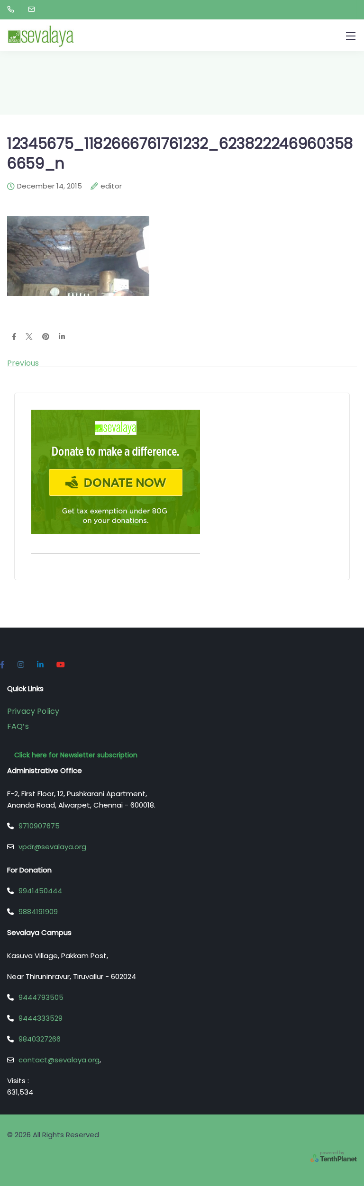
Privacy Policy (33, 711)
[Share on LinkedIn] (62, 337)
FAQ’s (18, 726)
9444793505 (41, 997)
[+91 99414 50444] (12, 9)
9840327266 (39, 1039)
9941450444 (40, 891)
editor (111, 186)
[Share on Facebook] (14, 337)
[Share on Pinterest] (45, 337)
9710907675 (39, 826)
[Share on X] (29, 337)
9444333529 (40, 1018)
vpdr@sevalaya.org (52, 847)
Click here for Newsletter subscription (75, 755)
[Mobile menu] (350, 36)
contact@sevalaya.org (59, 1060)
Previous (23, 363)
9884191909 (38, 911)
